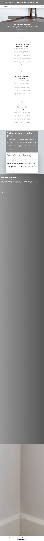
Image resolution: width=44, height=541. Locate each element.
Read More (25, 539)
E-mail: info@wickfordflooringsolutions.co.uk (15, 2)
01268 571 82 (19, 160)
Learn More (9, 149)
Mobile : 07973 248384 (22, 4)
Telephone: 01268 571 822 (33, 2)
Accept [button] (21, 539)
